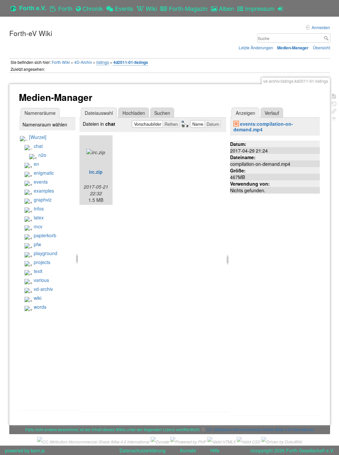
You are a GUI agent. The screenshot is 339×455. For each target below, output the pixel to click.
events (41, 181)
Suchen (162, 113)
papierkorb (45, 235)
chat (38, 146)
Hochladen (133, 113)
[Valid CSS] (248, 441)
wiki (37, 298)
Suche (327, 38)
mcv (38, 226)
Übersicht (321, 47)
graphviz (43, 199)
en (36, 163)
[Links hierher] (334, 110)
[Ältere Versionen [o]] (334, 103)
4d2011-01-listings (130, 62)
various (41, 280)
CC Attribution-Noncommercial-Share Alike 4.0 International (260, 429)
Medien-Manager (293, 48)
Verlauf (272, 113)
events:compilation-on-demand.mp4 (263, 126)
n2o (42, 155)
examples (44, 190)
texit (38, 271)
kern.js (38, 450)
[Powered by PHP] (188, 441)
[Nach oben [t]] (334, 118)
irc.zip (96, 171)
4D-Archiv (83, 62)
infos (39, 208)
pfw (37, 244)
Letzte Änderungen (256, 47)
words (40, 306)
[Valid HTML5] (221, 441)
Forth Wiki (61, 62)
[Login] (282, 8)
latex (39, 217)
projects (42, 262)
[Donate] (160, 441)
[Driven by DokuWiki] (281, 441)
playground (45, 253)
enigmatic (44, 172)
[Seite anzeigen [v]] (334, 95)
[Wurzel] (37, 137)
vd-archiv (43, 289)
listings (102, 62)
